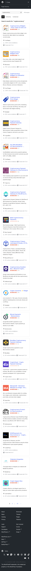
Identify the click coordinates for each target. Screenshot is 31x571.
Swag (18, 532)
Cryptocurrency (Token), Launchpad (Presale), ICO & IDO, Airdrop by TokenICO (18, 242)
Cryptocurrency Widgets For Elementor (17, 74)
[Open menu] (28, 2)
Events (18, 527)
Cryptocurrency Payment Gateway (15, 122)
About (3, 511)
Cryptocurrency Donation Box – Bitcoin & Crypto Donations (18, 268)
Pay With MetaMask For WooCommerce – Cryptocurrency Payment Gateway (18, 145)
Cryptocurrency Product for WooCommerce (17, 410)
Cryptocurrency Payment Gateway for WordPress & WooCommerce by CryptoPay (18, 193)
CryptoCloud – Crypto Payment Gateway (17, 363)
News (2, 514)
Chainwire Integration (16, 459)
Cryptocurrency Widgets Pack (15, 52)
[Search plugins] (21, 12)
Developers (4, 529)
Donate (19, 529)
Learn (2, 524)
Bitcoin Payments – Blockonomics (15, 315)
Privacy (3, 519)
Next (21, 503)
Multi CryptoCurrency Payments (16, 218)
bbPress (4, 542)
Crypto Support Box (16, 481)
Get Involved (19, 524)
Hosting (3, 517)
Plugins (18, 517)
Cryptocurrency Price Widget (15, 98)
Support (3, 527)
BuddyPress (5, 544)
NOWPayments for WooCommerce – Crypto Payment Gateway (17, 434)
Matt (3, 539)
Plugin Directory (5, 6)
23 (17, 503)
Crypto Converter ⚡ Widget (19, 290)
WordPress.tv (5, 532)
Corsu (6, 551)
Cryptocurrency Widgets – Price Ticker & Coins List (18, 26)
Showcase (19, 511)
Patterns (18, 519)
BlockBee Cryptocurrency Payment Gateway (18, 341)
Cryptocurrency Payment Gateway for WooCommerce (19, 169)
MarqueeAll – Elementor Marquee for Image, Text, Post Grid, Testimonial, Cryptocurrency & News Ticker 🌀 (18, 386)
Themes (18, 514)
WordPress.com (6, 536)
